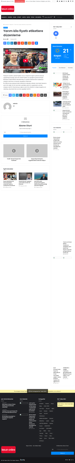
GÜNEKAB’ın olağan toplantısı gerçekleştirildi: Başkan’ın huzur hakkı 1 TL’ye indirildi (67, 372)
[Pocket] (32, 43)
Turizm (51, 433)
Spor (40, 430)
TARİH (44, 430)
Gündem (10, 17)
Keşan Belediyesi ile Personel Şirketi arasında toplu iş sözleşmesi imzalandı (9, 183)
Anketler (47, 403)
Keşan (14, 17)
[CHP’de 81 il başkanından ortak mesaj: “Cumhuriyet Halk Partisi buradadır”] (24, 405)
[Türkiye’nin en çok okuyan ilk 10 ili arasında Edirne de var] (57, 85)
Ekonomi (48, 408)
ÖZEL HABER (51, 438)
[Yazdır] (45, 95)
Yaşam (40, 438)
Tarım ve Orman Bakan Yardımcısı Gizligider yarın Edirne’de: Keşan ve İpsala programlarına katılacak (67, 247)
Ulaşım (46, 435)
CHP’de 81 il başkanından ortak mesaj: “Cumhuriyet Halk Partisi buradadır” (32, 406)
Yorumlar (70, 67)
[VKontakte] (25, 43)
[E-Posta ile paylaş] (41, 95)
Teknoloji (41, 433)
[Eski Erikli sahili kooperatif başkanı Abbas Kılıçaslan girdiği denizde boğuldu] (41, 176)
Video (50, 435)
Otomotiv (51, 418)
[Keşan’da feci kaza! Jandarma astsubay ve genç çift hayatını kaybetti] (57, 112)
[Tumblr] (15, 43)
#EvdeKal (41, 403)
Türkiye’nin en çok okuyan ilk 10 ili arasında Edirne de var (67, 85)
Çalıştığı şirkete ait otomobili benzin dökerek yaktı (67, 104)
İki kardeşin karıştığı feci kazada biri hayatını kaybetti (66, 95)
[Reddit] (22, 43)
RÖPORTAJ (41, 420)
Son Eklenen (62, 67)
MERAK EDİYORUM (43, 418)
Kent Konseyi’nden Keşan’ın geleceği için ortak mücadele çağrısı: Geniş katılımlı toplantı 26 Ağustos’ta (57, 374)
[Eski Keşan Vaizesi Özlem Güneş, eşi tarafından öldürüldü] (57, 75)
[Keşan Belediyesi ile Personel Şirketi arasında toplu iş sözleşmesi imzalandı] (10, 176)
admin (5, 39)
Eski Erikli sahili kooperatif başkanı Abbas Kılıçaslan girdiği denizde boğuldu (40, 183)
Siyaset (19, 17)
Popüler (54, 67)
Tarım (49, 430)
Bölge (32, 17)
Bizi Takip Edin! (61, 399)
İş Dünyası (41, 440)
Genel (40, 411)
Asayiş (24, 17)
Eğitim (53, 408)
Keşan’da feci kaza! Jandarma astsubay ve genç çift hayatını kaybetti (67, 114)
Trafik (46, 433)
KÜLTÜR (46, 413)
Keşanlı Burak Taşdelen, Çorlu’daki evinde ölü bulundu (25, 183)
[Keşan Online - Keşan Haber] (7, 9)
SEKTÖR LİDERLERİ (43, 423)
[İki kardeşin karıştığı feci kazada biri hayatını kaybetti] (57, 93)
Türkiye (40, 435)
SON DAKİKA (49, 428)
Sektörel (51, 423)
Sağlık (28, 17)
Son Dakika (38, 17)
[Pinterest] (18, 43)
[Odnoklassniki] (29, 43)
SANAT (47, 420)
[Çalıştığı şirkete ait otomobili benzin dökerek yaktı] (57, 104)
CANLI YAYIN (46, 406)
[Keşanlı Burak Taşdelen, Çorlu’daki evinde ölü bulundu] (25, 176)
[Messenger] (36, 43)
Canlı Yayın (41, 408)
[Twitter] (8, 43)
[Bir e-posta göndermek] (7, 39)
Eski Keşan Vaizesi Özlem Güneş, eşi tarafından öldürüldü (66, 76)
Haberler (11, 24)
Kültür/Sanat (42, 416)
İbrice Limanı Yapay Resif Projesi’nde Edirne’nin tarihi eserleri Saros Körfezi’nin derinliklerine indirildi (57, 143)
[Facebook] (4, 43)
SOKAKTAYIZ (47, 425)
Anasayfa (4, 17)
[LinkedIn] (11, 43)
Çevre (45, 438)
